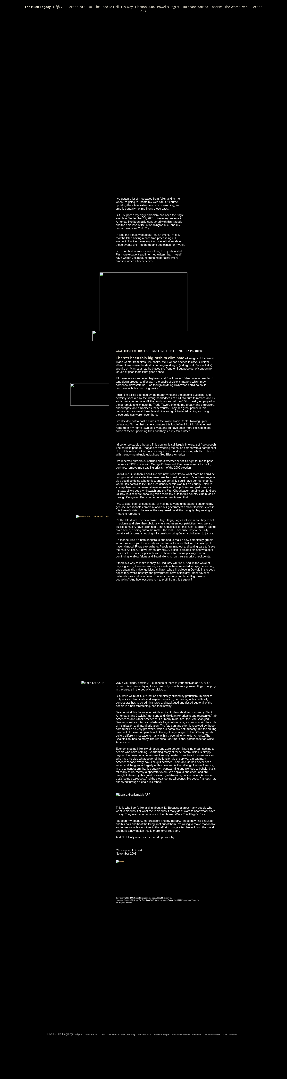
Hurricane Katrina (195, 7)
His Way (127, 7)
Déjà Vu (58, 7)
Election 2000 (76, 7)
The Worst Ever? (236, 7)
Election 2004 (145, 7)
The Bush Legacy (38, 7)
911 (90, 7)
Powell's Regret (168, 7)
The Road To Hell (106, 7)
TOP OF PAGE (230, 1034)
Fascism (216, 7)
